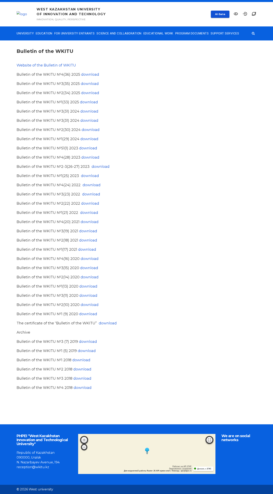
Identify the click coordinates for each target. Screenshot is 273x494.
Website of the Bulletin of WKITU (46, 65)
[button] (253, 14)
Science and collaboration (119, 33)
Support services (225, 33)
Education (44, 33)
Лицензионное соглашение (180, 469)
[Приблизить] (84, 440)
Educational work (158, 33)
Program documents (192, 33)
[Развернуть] (209, 440)
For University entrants (74, 33)
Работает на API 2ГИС (182, 466)
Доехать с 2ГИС (204, 469)
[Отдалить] (84, 447)
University (25, 33)
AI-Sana (220, 14)
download (90, 74)
